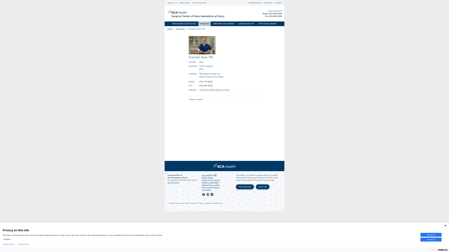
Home (170, 29)
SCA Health (206, 190)
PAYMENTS (268, 3)
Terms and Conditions (210, 187)
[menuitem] (172, 3)
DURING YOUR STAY (246, 24)
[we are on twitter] (208, 195)
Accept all (431, 235)
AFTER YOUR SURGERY (267, 24)
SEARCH (278, 3)
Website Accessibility (210, 183)
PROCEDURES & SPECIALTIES (184, 24)
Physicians (180, 29)
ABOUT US (172, 3)
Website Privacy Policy (211, 185)
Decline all (431, 240)
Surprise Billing (208, 175)
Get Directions (173, 183)
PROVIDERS (204, 24)
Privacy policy (23, 244)
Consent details (9, 244)
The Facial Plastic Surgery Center (214, 90)
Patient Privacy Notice (211, 180)
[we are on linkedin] (212, 195)
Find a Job (262, 187)
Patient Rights (207, 178)
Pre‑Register (255, 3)
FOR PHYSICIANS (199, 3)
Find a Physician (244, 187)
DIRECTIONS (184, 3)
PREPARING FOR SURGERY (224, 24)
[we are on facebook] (203, 195)
